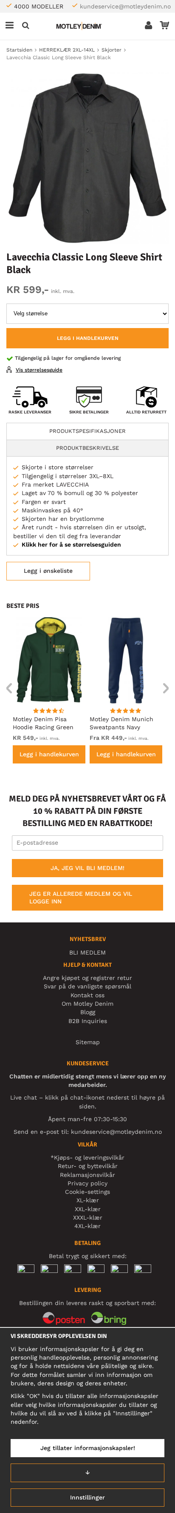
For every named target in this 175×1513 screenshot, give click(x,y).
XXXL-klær (87, 1217)
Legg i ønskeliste (48, 570)
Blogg (87, 1012)
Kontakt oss (87, 995)
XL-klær (87, 1200)
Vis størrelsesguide (39, 370)
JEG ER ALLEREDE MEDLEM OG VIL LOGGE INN (80, 897)
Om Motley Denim (87, 1003)
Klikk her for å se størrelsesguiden (71, 544)
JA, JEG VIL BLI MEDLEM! (87, 868)
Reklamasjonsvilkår (87, 1174)
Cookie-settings (87, 1191)
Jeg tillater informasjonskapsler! (87, 1448)
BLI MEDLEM (87, 952)
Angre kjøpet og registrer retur (87, 977)
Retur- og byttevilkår (88, 1166)
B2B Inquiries (87, 1021)
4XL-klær (87, 1226)
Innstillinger (87, 1497)
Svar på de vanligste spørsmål (87, 986)
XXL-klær (88, 1209)
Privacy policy (87, 1183)
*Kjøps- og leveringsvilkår (87, 1157)
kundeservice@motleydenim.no (125, 6)
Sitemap (88, 1042)
